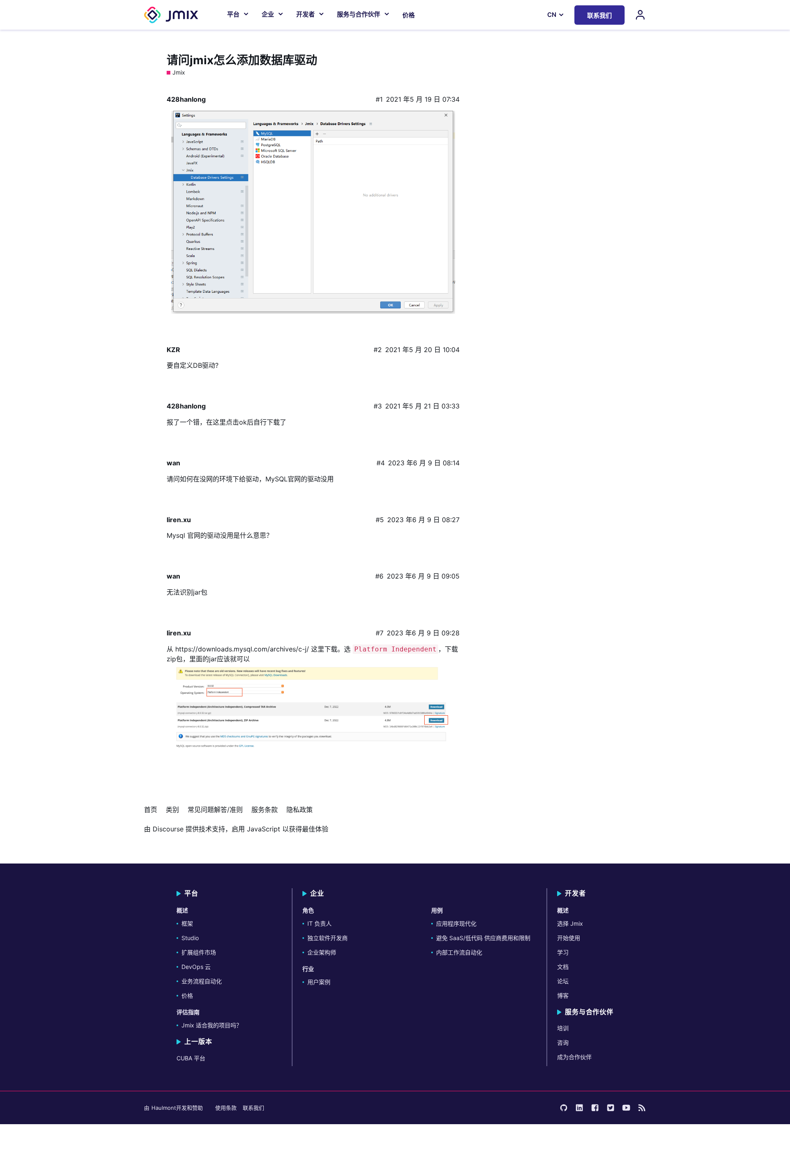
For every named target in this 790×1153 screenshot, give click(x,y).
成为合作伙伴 (574, 1056)
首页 (150, 809)
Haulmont (163, 1107)
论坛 (563, 981)
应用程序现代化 (456, 923)
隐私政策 (299, 809)
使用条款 (226, 1107)
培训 (563, 1028)
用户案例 (318, 981)
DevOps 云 (196, 966)
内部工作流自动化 (459, 952)
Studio (190, 937)
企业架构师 (321, 952)
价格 (408, 15)
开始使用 (568, 937)
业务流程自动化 (201, 981)
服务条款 (264, 809)
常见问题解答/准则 (215, 809)
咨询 (563, 1042)
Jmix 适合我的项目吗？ (211, 1025)
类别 (172, 809)
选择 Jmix (570, 923)
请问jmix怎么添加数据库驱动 (242, 60)
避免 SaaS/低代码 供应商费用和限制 (483, 937)
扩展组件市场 (198, 952)
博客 (563, 995)
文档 (563, 966)
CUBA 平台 (191, 1058)
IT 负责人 (319, 923)
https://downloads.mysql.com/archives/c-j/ (242, 649)
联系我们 (253, 1107)
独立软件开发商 (327, 937)
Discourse (168, 829)
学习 (563, 952)
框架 (187, 923)
